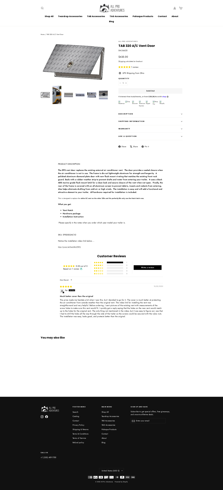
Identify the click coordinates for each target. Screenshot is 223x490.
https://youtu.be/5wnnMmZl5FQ (69, 247)
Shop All (49, 16)
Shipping (121, 61)
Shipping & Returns (81, 429)
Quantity (124, 79)
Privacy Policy (78, 425)
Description (125, 114)
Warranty (124, 129)
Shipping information (131, 121)
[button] (124, 67)
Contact (162, 16)
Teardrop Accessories (70, 16)
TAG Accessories (119, 16)
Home (43, 34)
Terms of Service (79, 438)
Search (75, 412)
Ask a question (127, 136)
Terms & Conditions (81, 433)
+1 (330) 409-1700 (48, 457)
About (175, 16)
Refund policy (78, 442)
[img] (66, 286)
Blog (111, 21)
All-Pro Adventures (128, 41)
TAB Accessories (96, 16)
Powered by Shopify (121, 482)
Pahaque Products (143, 16)
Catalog (76, 416)
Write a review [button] (147, 267)
